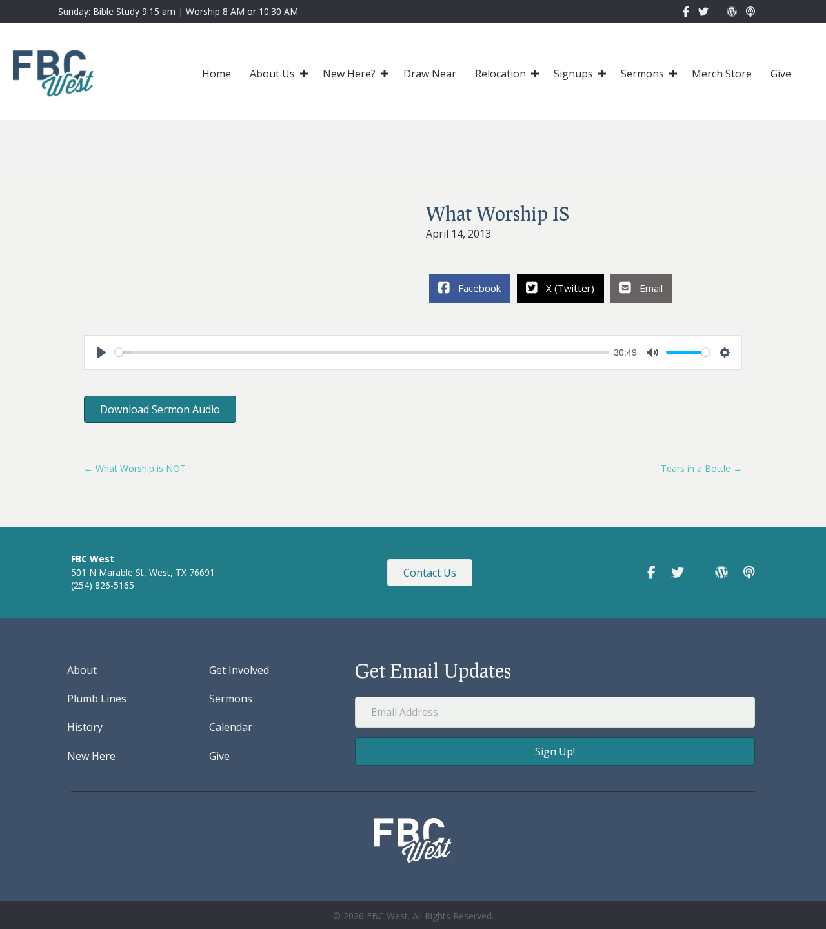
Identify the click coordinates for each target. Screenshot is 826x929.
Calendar (230, 727)
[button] (304, 73)
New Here (91, 756)
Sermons (642, 73)
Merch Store (722, 73)
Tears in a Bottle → (701, 468)
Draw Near (429, 73)
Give (781, 73)
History (85, 727)
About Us (272, 73)
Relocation (500, 73)
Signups (573, 73)
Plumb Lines (96, 698)
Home (216, 73)
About (82, 670)
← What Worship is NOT (135, 468)
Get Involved (239, 670)
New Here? (349, 73)
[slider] (362, 352)
